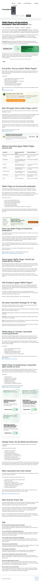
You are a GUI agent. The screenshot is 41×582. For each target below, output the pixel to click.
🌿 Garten (19, 3)
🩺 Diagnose (14, 5)
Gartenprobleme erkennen (9, 27)
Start (3, 27)
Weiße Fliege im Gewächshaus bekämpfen (11, 387)
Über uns (36, 580)
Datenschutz (37, 577)
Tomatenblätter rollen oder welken (10, 358)
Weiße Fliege (23, 27)
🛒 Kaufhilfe (35, 3)
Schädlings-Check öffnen (8, 90)
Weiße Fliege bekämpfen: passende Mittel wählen (13, 253)
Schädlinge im (17, 27)
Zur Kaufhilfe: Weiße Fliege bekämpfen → (15, 100)
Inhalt (4, 61)
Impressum (37, 578)
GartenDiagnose (6, 9)
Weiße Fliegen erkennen (8, 131)
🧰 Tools (13, 3)
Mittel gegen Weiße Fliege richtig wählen (11, 493)
